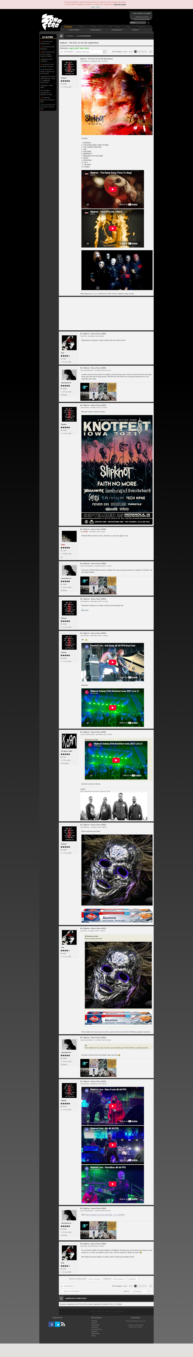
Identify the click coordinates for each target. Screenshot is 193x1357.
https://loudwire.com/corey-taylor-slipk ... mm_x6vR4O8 (105, 1215)
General (70, 36)
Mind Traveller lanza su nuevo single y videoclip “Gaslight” (47, 54)
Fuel (62, 353)
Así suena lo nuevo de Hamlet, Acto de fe (47, 65)
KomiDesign (120, 1311)
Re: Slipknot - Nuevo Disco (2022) (93, 334)
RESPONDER (68, 52)
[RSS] (62, 1324)
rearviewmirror (66, 383)
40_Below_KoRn (66, 751)
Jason (82, 48)
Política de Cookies (135, 1327)
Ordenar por (108, 1279)
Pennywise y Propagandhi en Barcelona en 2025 (46, 92)
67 (151, 51)
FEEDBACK (117, 30)
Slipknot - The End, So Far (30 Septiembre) (79, 43)
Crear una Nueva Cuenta (141, 19)
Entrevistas (95, 1325)
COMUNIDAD (96, 30)
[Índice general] (61, 36)
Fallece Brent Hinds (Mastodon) (47, 48)
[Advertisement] (96, 18)
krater (63, 545)
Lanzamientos (96, 1329)
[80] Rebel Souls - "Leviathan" (46, 60)
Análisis (94, 1323)
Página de (128, 51)
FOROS (135, 30)
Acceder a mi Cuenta (142, 16)
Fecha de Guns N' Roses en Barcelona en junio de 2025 (47, 71)
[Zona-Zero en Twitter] (57, 1324)
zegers (71, 48)
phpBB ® (100, 1311)
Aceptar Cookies (95, 7)
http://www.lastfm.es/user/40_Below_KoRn (95, 791)
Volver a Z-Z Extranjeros (72, 1291)
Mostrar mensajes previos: (78, 1279)
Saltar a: (126, 1291)
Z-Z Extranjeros (84, 36)
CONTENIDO (74, 30)
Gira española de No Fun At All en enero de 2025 (47, 107)
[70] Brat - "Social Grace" (46, 86)
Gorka (87, 48)
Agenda (94, 1331)
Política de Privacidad (135, 1325)
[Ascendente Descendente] (135, 1279)
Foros (93, 1335)
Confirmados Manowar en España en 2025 (47, 100)
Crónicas (94, 1327)
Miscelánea (95, 1333)
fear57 (77, 48)
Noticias (94, 1321)
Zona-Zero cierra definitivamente (46, 42)
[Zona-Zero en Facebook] (51, 1324)
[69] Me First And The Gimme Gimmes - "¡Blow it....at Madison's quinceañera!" (47, 79)
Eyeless (63, 78)
